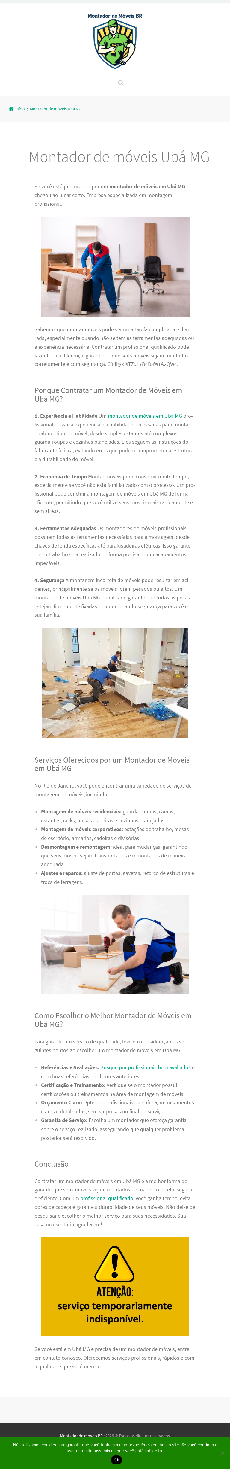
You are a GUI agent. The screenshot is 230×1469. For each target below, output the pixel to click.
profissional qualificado (106, 1198)
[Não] (223, 1453)
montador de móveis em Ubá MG (145, 415)
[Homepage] (115, 40)
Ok (116, 1460)
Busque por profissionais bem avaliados (145, 1067)
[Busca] (115, 76)
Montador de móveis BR (81, 1435)
